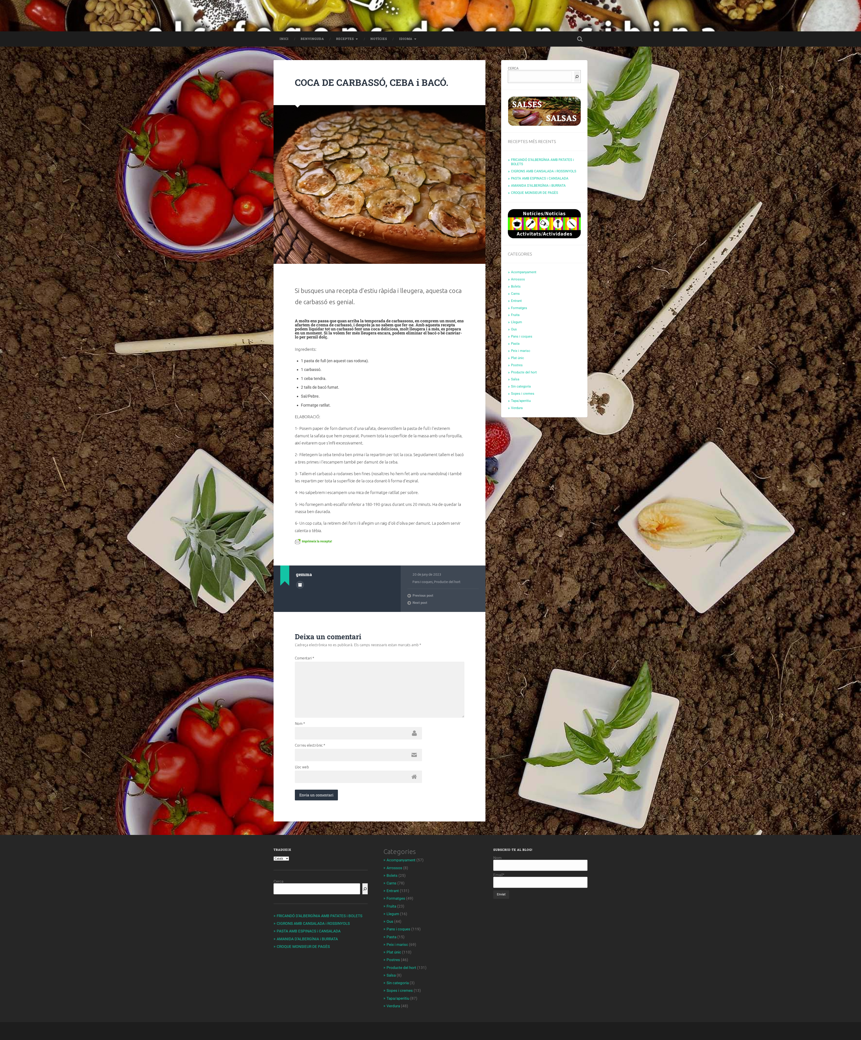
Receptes (345, 39)
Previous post (423, 596)
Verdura (517, 408)
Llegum (516, 322)
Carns (515, 294)
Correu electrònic (310, 745)
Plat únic (517, 358)
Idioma (405, 39)
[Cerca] (577, 76)
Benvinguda (312, 39)
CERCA (513, 68)
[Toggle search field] (579, 39)
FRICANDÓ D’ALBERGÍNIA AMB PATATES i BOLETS (319, 916)
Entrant (516, 301)
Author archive (300, 585)
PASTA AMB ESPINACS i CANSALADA (539, 178)
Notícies (378, 39)
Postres (517, 365)
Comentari (304, 658)
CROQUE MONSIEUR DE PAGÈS (534, 193)
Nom (300, 723)
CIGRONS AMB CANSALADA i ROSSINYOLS (543, 171)
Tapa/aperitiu (521, 401)
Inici (284, 39)
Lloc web (302, 767)
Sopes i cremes (522, 394)
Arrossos (518, 279)
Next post (420, 603)
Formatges (519, 308)
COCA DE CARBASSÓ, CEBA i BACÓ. (371, 82)
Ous (514, 329)
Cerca (278, 881)
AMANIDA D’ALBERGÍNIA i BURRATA (538, 186)
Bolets (516, 286)
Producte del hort (447, 582)
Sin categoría (521, 386)
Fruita (515, 315)
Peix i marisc (520, 351)
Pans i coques (423, 582)
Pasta (515, 344)
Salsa (515, 379)
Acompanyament (523, 272)
